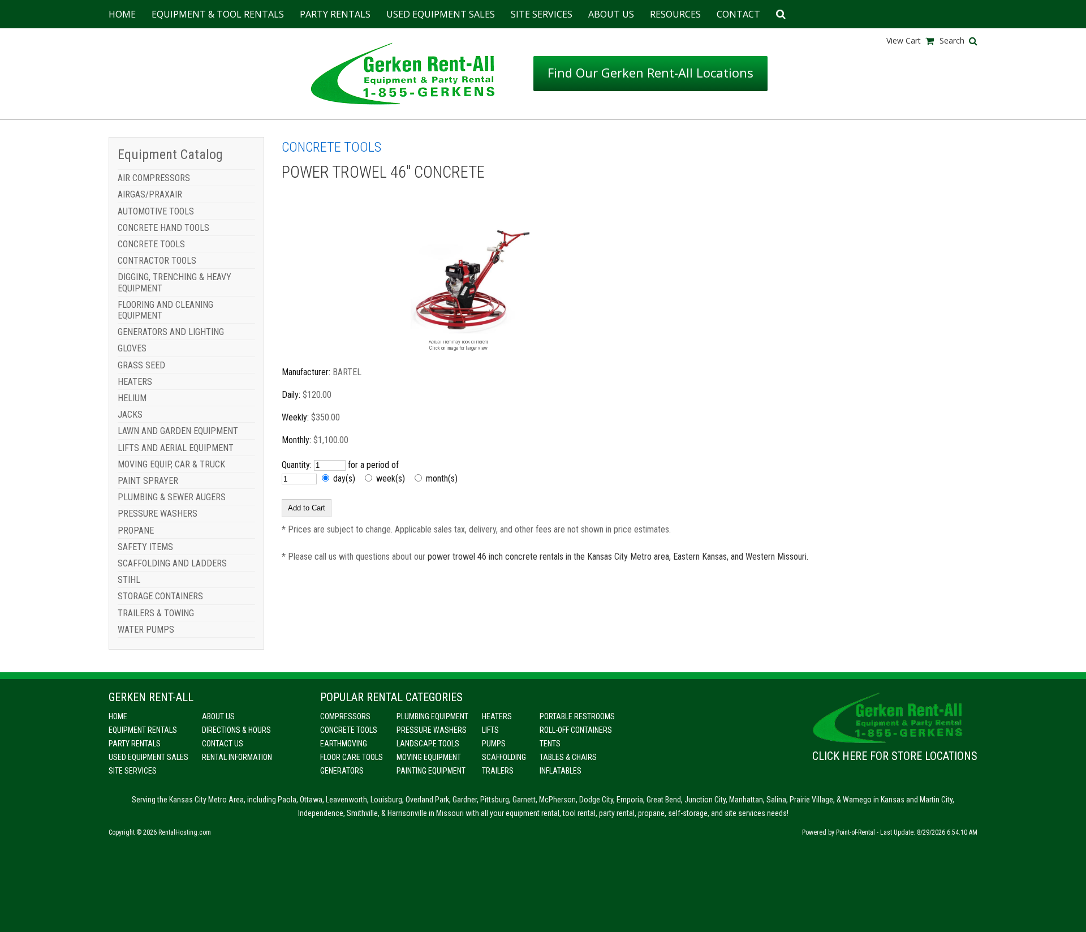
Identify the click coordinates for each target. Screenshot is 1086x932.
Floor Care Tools (351, 757)
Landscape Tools (428, 743)
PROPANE (136, 530)
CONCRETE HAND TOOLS (163, 227)
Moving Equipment (429, 757)
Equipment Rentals (143, 730)
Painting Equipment (431, 770)
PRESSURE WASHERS (157, 513)
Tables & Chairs (568, 757)
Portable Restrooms (577, 716)
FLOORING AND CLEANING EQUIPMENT (165, 310)
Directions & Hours (236, 730)
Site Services (541, 14)
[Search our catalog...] (778, 14)
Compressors (345, 716)
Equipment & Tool (218, 14)
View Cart (903, 40)
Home (122, 14)
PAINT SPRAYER (148, 480)
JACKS (130, 414)
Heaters (497, 716)
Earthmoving (343, 743)
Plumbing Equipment (432, 716)
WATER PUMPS (146, 629)
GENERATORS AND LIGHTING (171, 332)
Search (952, 40)
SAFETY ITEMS (145, 547)
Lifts (490, 730)
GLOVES (132, 348)
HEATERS (135, 381)
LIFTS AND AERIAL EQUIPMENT (176, 448)
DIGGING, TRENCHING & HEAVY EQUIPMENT (174, 282)
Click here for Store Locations (894, 756)
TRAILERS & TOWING (156, 613)
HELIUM (132, 398)
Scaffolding (504, 757)
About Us (218, 716)
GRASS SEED (141, 365)
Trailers (498, 770)
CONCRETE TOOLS (151, 244)
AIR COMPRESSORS (154, 178)
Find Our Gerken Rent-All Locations (650, 72)
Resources (675, 14)
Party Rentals (135, 743)
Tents (550, 743)
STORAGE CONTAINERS (160, 596)
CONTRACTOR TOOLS (157, 260)
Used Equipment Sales (148, 757)
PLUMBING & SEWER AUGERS (172, 497)
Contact (738, 14)
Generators (342, 770)
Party (335, 14)
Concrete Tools (348, 730)
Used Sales (440, 14)
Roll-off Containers (576, 730)
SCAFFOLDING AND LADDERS (172, 563)
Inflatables (560, 770)
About (611, 14)
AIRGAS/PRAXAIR (150, 194)
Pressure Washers (432, 730)
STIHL (129, 579)
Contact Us (222, 743)
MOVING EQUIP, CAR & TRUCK (171, 464)
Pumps (494, 743)
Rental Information (237, 757)
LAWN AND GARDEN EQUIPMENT (178, 431)
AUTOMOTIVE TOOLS (156, 211)
